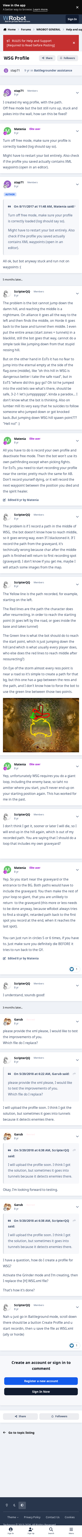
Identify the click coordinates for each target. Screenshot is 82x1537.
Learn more (8, 7)
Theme (12, 1517)
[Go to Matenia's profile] (7, 131)
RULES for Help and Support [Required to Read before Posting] (31, 43)
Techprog (9, 1525)
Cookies (70, 1517)
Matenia (20, 129)
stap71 (15, 70)
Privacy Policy (32, 1517)
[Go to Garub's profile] (7, 1021)
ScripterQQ (22, 291)
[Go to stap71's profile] (6, 70)
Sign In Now (41, 1392)
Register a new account (41, 1381)
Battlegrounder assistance (53, 70)
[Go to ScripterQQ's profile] (7, 293)
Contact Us (53, 1517)
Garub (18, 1019)
